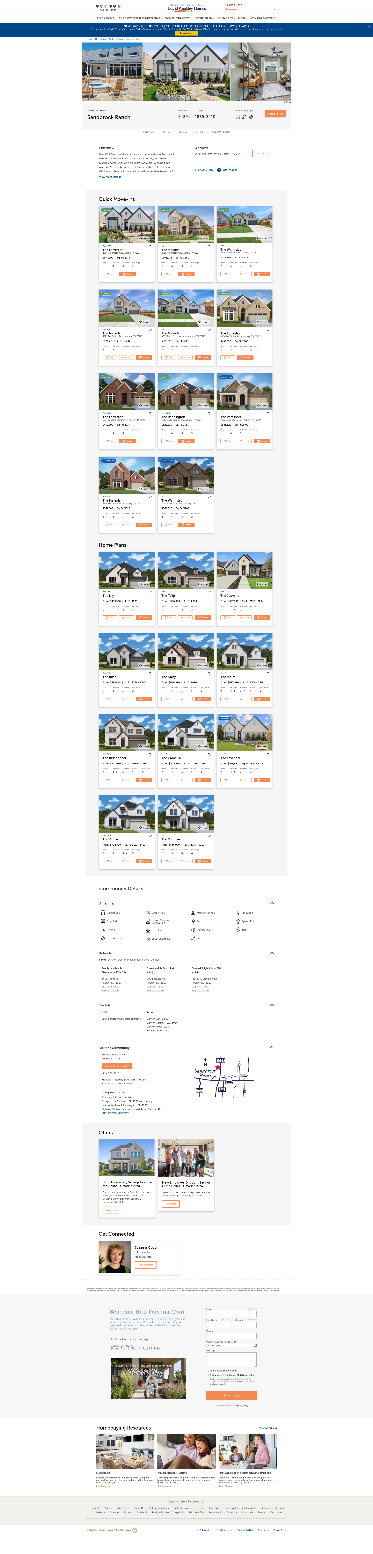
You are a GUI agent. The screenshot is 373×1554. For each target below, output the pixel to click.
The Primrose (171, 839)
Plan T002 (165, 592)
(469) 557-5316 (110, 1073)
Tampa (261, 1512)
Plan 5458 (224, 246)
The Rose (109, 677)
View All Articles (268, 1428)
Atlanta (96, 1508)
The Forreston (113, 250)
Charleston (123, 1508)
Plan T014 (165, 835)
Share (111, 274)
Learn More (186, 33)
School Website (110, 990)
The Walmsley (230, 250)
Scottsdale (247, 1512)
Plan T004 (107, 673)
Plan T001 (107, 592)
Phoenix (128, 1512)
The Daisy (168, 677)
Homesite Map (204, 169)
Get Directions (262, 153)
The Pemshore (231, 417)
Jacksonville (249, 1508)
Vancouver (276, 1512)
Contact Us (225, 18)
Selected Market (234, 4)
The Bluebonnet (114, 758)
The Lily (108, 596)
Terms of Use (263, 1530)
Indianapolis (231, 1508)
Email (231, 1309)
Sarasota (232, 1512)
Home (89, 39)
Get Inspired (203, 18)
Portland (142, 1512)
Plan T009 (224, 673)
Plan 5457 (165, 246)
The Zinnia (110, 839)
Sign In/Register (261, 18)
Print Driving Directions (116, 1112)
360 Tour (245, 274)
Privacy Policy (242, 1406)
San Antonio (215, 1512)
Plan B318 (165, 413)
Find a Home (105, 18)
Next (285, 72)
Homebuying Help (177, 18)
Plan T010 (107, 754)
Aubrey (120, 39)
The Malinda (170, 250)
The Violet (227, 677)
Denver (201, 1508)
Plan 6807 (224, 413)
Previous (87, 72)
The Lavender (230, 758)
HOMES (166, 132)
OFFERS (199, 132)
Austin (108, 1508)
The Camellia (171, 758)
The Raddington (173, 417)
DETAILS (183, 132)
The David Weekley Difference (139, 18)
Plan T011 (165, 754)
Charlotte (139, 1508)
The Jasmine (229, 596)
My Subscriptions (204, 1530)
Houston (214, 1508)
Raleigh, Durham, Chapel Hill (168, 1512)
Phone (209, 1331)
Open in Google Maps (115, 1066)
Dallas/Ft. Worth (107, 39)
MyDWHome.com (225, 1530)
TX (96, 39)
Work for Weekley (245, 1530)
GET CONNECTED (221, 132)
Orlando (114, 1512)
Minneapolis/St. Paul (272, 1508)
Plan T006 (165, 673)
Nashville (100, 1512)
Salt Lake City (196, 1512)
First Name (218, 1320)
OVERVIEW (148, 132)
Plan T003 (224, 592)
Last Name (244, 1320)
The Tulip (168, 596)
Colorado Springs (159, 1508)
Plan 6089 (107, 246)
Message (210, 1350)
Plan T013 (107, 835)
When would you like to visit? (221, 1342)
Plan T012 (224, 754)
